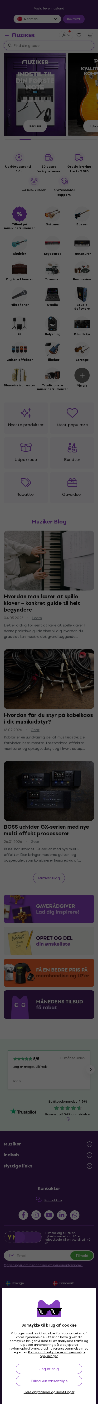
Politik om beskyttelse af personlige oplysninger (56, 1354)
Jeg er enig (49, 1369)
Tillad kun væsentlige (49, 1381)
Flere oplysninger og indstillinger (49, 1392)
